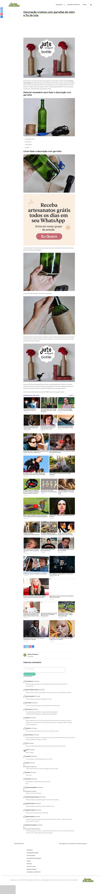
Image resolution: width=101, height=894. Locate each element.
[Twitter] (1, 11)
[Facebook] (1, 8)
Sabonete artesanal (31, 869)
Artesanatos (30, 850)
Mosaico (29, 861)
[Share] (1, 16)
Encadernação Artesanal (32, 852)
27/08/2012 (30, 656)
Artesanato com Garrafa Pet (34, 872)
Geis (27, 749)
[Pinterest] (1, 14)
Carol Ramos (29, 681)
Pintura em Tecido (31, 866)
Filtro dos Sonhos (31, 855)
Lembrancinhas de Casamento (34, 858)
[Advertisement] (49, 27)
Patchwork (29, 863)
